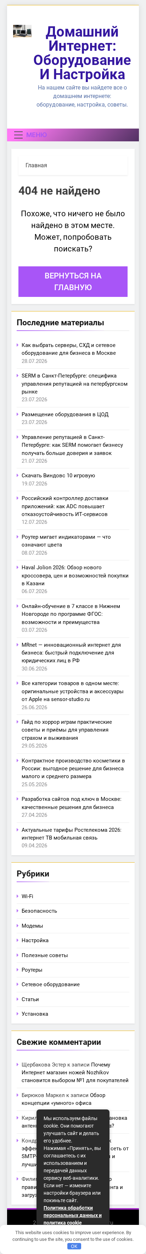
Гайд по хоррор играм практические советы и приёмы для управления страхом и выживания (67, 730)
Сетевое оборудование (51, 984)
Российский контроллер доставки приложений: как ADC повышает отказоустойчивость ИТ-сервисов (65, 506)
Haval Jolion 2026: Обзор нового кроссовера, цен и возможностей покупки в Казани (75, 575)
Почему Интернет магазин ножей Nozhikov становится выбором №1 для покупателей (75, 1073)
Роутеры (32, 970)
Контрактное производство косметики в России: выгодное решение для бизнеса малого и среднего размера (73, 769)
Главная (36, 165)
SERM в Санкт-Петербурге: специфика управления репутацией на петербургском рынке (75, 384)
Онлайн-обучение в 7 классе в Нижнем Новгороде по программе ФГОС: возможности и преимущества (71, 614)
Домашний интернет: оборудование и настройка (82, 53)
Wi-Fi (27, 896)
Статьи (30, 999)
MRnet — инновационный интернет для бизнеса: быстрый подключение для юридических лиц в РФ (71, 653)
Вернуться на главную (73, 281)
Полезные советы (45, 955)
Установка (35, 1014)
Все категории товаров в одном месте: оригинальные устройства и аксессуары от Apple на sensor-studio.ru (73, 691)
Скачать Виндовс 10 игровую (58, 475)
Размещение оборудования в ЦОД (65, 414)
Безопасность (39, 911)
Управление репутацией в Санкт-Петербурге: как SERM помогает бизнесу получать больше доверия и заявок (72, 445)
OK (74, 1246)
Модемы (32, 926)
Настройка (35, 940)
